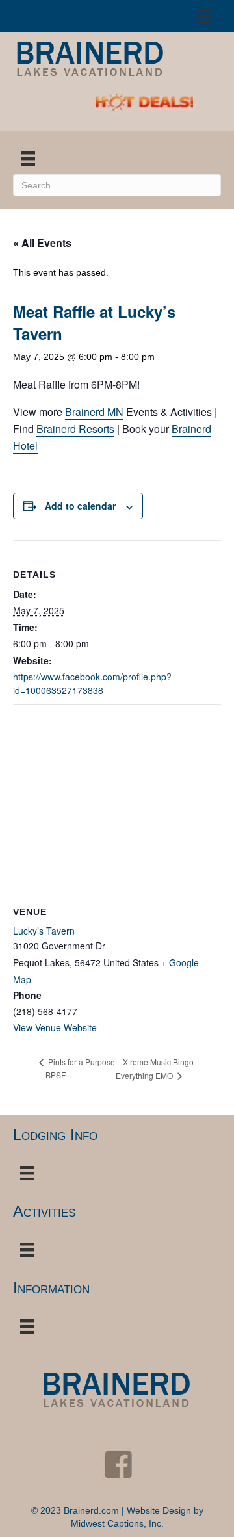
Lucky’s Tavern (44, 930)
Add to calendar (80, 505)
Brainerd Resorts (75, 428)
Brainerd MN (94, 411)
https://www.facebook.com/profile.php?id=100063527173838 (92, 683)
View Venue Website (55, 1027)
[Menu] (204, 16)
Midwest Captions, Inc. (117, 1523)
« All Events (42, 242)
